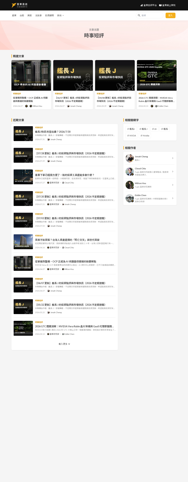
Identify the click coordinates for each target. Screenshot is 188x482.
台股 (22, 15)
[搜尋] (139, 15)
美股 (29, 15)
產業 (14, 15)
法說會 (38, 15)
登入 (170, 15)
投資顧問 (49, 15)
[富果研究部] (26, 106)
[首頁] (19, 5)
